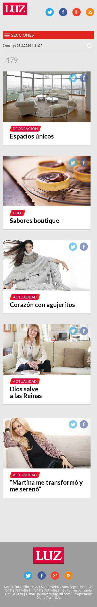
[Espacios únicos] (46, 121)
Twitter (50, 12)
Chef (17, 213)
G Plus (76, 12)
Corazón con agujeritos (42, 304)
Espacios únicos (32, 136)
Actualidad (25, 297)
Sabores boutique (34, 220)
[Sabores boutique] (46, 205)
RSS (90, 12)
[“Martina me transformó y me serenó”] (46, 467)
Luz (15, 9)
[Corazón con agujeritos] (46, 289)
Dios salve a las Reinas (26, 392)
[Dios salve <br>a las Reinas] (46, 373)
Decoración (25, 128)
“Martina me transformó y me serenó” (46, 486)
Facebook (63, 12)
